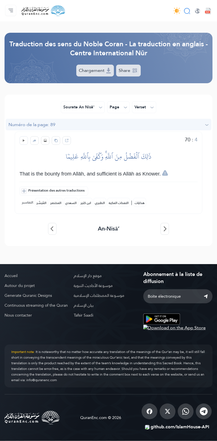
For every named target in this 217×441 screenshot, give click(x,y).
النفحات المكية (119, 203)
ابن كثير (86, 203)
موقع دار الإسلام (88, 275)
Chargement (92, 70)
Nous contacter (18, 315)
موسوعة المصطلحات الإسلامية (99, 295)
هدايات (140, 203)
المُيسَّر (41, 203)
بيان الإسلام (84, 305)
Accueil (11, 275)
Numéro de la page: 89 (31, 124)
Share (125, 70)
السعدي (71, 203)
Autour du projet (20, 285)
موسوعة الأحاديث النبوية (93, 285)
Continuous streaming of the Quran (36, 305)
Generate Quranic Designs (28, 295)
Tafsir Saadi (83, 315)
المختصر (55, 203)
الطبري (100, 203)
